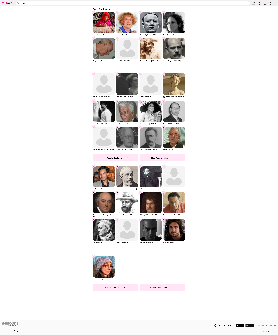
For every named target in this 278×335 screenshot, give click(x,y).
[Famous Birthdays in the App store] (240, 325)
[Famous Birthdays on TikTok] (220, 325)
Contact (10, 331)
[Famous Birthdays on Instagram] (215, 325)
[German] (275, 325)
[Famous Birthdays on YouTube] (230, 325)
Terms (22, 331)
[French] (267, 325)
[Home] (70, 324)
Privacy (16, 331)
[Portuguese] (263, 325)
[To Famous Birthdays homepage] (7, 3)
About (3, 331)
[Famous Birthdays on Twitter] (225, 325)
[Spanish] (259, 325)
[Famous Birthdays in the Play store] (249, 325)
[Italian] (271, 325)
